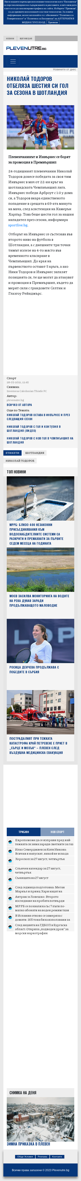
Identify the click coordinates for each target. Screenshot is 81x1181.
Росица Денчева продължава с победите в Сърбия (34, 669)
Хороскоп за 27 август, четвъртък (40, 858)
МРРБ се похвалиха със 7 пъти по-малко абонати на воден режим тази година (42, 910)
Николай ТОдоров (20, 461)
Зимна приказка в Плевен (28, 1144)
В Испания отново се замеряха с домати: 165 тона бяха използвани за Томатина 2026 (42, 919)
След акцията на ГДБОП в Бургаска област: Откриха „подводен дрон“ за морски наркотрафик (41, 929)
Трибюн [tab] (23, 832)
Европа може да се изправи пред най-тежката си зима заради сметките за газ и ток (44, 844)
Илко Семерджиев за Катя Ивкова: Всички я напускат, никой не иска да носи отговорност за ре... (41, 853)
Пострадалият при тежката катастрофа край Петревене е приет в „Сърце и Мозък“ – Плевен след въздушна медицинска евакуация (38, 745)
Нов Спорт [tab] (57, 832)
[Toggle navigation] (13, 61)
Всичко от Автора (19, 405)
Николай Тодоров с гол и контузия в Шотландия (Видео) (34, 428)
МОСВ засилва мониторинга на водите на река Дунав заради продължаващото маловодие (39, 600)
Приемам (53, 22)
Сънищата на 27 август (31, 877)
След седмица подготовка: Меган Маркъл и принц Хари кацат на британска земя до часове (40, 891)
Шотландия (34, 453)
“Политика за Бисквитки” (40, 18)
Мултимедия (26, 38)
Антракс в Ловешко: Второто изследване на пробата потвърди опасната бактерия (40, 900)
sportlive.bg (17, 224)
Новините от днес (64, 69)
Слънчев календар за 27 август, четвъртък (38, 870)
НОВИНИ (10, 38)
